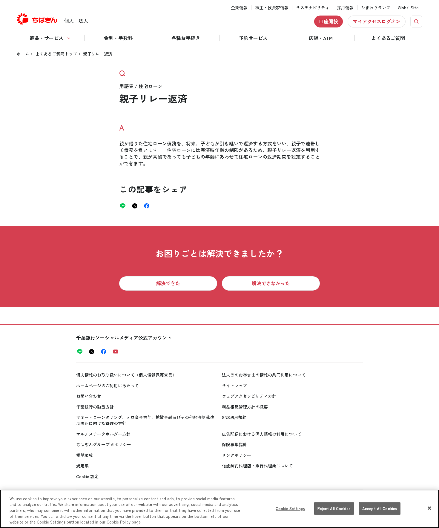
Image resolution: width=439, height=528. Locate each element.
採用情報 (345, 7)
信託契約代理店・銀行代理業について (257, 466)
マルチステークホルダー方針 (103, 434)
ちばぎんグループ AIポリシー (103, 444)
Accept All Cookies (379, 508)
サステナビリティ (312, 7)
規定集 (82, 466)
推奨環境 (84, 455)
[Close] (429, 508)
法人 (83, 20)
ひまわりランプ (375, 7)
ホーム (23, 54)
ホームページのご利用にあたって (107, 386)
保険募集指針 (234, 444)
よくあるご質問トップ (56, 54)
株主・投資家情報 (271, 7)
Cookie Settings (290, 508)
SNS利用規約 (234, 417)
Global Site (408, 7)
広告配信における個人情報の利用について (261, 434)
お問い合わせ (88, 396)
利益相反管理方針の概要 (245, 407)
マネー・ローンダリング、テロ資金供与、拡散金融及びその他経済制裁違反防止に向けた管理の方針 (145, 420)
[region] (219, 509)
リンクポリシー (236, 455)
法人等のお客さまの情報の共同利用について (264, 375)
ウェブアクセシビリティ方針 (249, 396)
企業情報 (239, 7)
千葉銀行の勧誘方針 (95, 407)
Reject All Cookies (334, 508)
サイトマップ (234, 386)
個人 (69, 20)
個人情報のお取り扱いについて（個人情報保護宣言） (126, 375)
